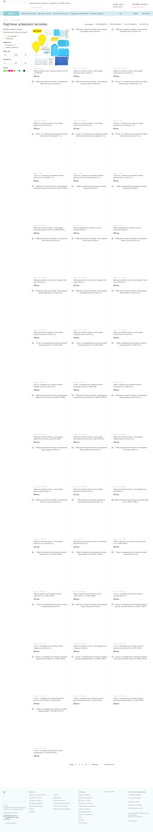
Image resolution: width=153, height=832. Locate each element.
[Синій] (24, 71)
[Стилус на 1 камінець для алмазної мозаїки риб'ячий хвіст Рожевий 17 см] (50, 151)
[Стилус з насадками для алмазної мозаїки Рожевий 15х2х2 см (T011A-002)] (50, 360)
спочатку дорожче (115, 24)
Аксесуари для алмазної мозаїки (15, 32)
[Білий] (17, 71)
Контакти (82, 820)
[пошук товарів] (105, 7)
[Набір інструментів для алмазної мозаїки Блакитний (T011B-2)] (130, 204)
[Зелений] (4, 71)
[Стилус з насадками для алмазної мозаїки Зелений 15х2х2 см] (130, 570)
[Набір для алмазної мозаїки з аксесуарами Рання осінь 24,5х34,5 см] (130, 256)
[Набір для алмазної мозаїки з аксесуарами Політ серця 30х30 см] (90, 256)
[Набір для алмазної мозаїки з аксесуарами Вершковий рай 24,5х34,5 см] (90, 465)
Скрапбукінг (57, 798)
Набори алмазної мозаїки (12, 29)
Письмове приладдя (36, 806)
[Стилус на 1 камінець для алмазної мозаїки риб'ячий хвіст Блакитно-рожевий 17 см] (90, 151)
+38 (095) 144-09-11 (140, 4)
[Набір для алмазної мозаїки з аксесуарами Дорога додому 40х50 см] (50, 465)
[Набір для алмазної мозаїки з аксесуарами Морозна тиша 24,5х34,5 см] (50, 99)
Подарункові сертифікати (79, 13)
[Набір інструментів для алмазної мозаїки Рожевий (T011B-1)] (90, 204)
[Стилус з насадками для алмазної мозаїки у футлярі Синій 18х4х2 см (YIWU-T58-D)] (50, 674)
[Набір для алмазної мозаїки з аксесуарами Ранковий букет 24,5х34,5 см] (130, 47)
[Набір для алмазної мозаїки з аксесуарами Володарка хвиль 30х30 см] (90, 47)
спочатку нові (143, 24)
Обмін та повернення (86, 814)
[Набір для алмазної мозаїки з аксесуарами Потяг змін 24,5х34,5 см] (50, 256)
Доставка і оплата (44, 13)
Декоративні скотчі (35, 798)
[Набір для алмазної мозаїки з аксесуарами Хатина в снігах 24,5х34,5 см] (50, 517)
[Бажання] (127, 13)
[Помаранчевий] (14, 71)
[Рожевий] (7, 71)
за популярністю (101, 24)
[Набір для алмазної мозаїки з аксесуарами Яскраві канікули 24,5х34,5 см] (130, 413)
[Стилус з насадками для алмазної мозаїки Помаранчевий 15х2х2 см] (50, 622)
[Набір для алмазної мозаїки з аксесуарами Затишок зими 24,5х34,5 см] (90, 99)
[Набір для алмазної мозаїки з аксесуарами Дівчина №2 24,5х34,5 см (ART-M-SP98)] (50, 413)
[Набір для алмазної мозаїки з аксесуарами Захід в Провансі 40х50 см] (90, 622)
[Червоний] (9, 71)
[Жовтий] (22, 71)
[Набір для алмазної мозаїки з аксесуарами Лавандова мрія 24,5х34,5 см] (90, 308)
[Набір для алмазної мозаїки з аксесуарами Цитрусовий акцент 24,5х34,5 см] (50, 308)
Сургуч (55, 795)
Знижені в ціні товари (60, 806)
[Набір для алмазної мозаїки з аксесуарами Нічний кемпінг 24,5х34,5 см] (130, 308)
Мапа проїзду (132, 821)
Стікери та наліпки (35, 800)
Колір (5, 68)
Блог (80, 817)
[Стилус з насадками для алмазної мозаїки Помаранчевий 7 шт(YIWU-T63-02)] (50, 726)
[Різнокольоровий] (27, 71)
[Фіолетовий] (12, 71)
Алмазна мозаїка (59, 800)
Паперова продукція (36, 803)
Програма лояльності (61, 13)
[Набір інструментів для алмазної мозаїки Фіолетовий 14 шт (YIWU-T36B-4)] (90, 570)
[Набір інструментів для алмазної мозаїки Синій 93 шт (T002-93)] (50, 47)
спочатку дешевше (130, 24)
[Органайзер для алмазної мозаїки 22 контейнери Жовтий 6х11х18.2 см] (90, 517)
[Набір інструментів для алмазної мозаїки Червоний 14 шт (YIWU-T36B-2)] (50, 570)
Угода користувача (85, 812)
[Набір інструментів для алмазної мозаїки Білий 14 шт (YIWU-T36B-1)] (130, 517)
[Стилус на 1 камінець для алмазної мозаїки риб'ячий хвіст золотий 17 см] (130, 151)
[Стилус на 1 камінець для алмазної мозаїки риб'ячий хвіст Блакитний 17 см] (130, 99)
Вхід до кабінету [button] (84, 795)
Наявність (7, 42)
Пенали (31, 809)
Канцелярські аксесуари (61, 803)
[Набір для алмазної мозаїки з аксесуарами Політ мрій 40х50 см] (130, 465)
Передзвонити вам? (138, 7)
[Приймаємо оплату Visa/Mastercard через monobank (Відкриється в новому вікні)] (14, 817)
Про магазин (83, 823)
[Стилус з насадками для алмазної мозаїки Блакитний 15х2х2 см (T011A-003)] (90, 360)
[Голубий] (19, 71)
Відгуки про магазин (29, 13)
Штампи (31, 812)
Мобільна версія (10, 823)
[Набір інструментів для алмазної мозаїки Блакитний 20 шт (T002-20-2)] (130, 360)
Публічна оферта (97, 13)
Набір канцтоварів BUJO (37, 795)
